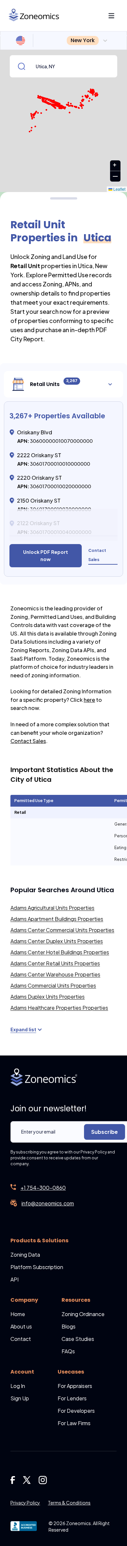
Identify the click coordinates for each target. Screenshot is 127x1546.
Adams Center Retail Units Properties (55, 963)
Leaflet (118, 189)
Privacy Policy (25, 1503)
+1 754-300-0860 (43, 1187)
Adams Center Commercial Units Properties (62, 929)
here (89, 699)
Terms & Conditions (69, 1503)
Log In (17, 1385)
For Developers (76, 1410)
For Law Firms (74, 1423)
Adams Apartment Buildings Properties (56, 918)
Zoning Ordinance (83, 1314)
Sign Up (19, 1398)
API (14, 1279)
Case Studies (78, 1338)
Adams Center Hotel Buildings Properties (59, 952)
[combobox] (67, 40)
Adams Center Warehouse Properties (55, 974)
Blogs (69, 1326)
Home (17, 1314)
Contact (20, 1338)
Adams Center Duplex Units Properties (56, 941)
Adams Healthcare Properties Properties (59, 1007)
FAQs (68, 1351)
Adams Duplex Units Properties (47, 996)
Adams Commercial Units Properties (53, 985)
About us (21, 1326)
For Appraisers (75, 1385)
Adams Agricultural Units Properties (52, 907)
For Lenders (72, 1398)
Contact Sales (28, 740)
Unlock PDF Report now (45, 555)
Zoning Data (25, 1254)
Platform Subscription (36, 1267)
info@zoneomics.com (47, 1203)
